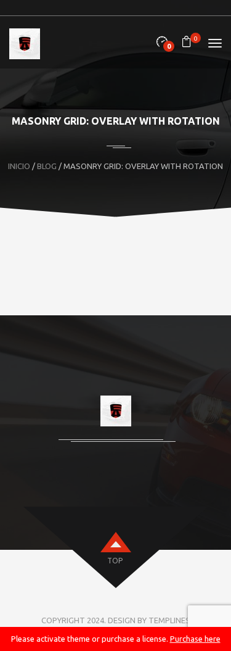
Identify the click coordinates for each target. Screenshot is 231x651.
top (115, 561)
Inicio (19, 166)
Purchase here (195, 638)
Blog (47, 166)
